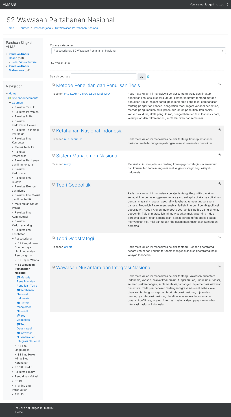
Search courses (60, 76)
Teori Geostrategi (75, 238)
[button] (149, 77)
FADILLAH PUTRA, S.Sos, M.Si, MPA (87, 93)
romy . (68, 164)
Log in (223, 4)
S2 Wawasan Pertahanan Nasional (77, 28)
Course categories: (62, 45)
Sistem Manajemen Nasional (87, 155)
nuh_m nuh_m (73, 139)
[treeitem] (23, 94)
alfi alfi (68, 247)
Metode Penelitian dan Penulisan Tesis (98, 85)
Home (10, 28)
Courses (24, 28)
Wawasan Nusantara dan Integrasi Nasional (103, 267)
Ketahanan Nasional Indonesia (89, 131)
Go (141, 76)
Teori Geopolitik (73, 185)
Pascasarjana (42, 28)
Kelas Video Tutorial (24, 62)
